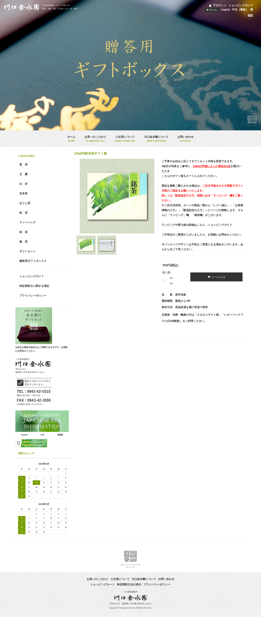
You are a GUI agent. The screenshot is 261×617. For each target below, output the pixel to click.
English (225, 9)
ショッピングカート (102, 584)
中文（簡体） (240, 9)
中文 (42, 435)
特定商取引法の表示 (129, 584)
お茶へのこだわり (97, 578)
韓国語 (60, 435)
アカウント (220, 5)
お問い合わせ (166, 578)
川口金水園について (144, 578)
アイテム (213, 10)
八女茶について (120, 578)
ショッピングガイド (241, 5)
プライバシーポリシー (157, 584)
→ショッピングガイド (218, 224)
